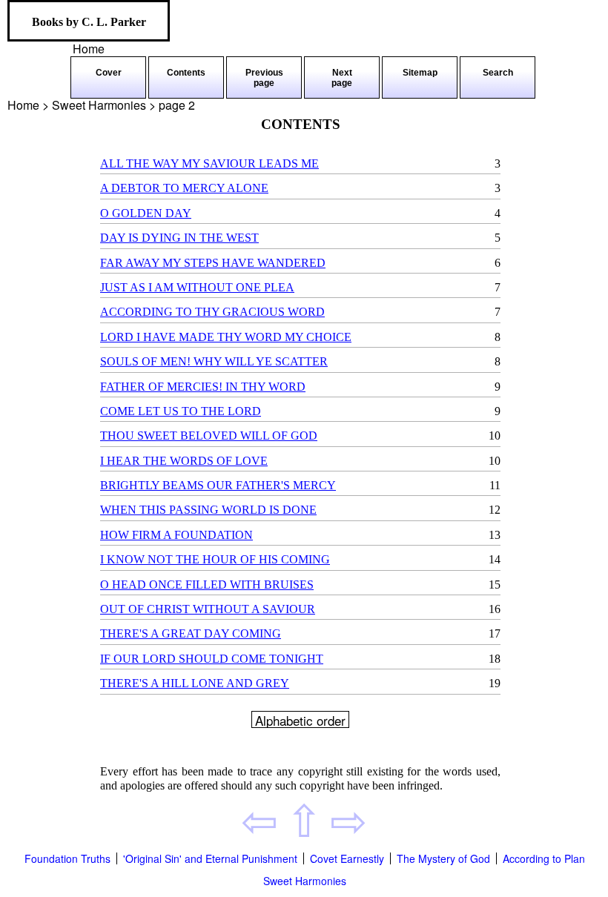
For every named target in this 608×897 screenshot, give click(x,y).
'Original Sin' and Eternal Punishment (210, 858)
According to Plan (544, 858)
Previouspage (264, 77)
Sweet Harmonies (304, 881)
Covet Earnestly (347, 858)
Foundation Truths (67, 858)
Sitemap (420, 72)
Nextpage (341, 77)
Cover (109, 72)
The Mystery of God (443, 858)
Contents (186, 72)
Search (498, 72)
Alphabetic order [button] (300, 720)
